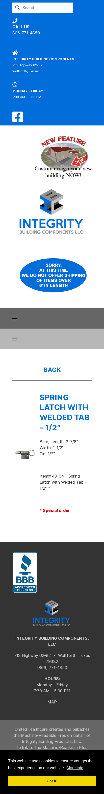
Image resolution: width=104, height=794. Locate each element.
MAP (52, 701)
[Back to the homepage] (52, 211)
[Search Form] (17, 8)
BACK (52, 369)
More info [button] (75, 768)
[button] (14, 318)
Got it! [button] (52, 781)
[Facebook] (17, 119)
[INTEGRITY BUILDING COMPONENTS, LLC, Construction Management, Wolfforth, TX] (25, 572)
